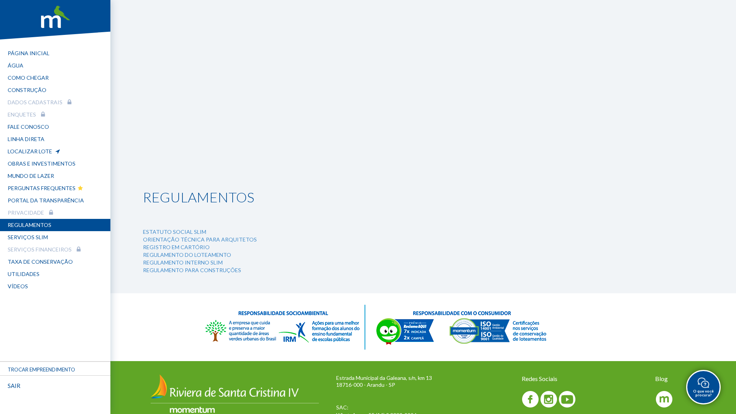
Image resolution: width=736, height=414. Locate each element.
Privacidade (26, 212)
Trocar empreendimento (41, 369)
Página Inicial (28, 53)
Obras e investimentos (42, 163)
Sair (14, 385)
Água (15, 65)
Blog (663, 399)
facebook (530, 399)
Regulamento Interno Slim (183, 262)
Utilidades (23, 274)
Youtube (567, 399)
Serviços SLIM (28, 237)
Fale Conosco (28, 126)
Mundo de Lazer (31, 175)
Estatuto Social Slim (174, 231)
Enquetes (22, 114)
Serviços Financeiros (40, 249)
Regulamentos (29, 225)
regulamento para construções (192, 270)
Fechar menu (77, 406)
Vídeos (18, 286)
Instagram (548, 399)
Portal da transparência (46, 200)
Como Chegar (28, 77)
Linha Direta (26, 139)
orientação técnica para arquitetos (200, 239)
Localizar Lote (32, 151)
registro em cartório (176, 247)
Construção (27, 90)
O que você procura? (703, 393)
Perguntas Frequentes (43, 188)
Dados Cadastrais (36, 102)
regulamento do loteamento (187, 254)
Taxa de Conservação (40, 261)
